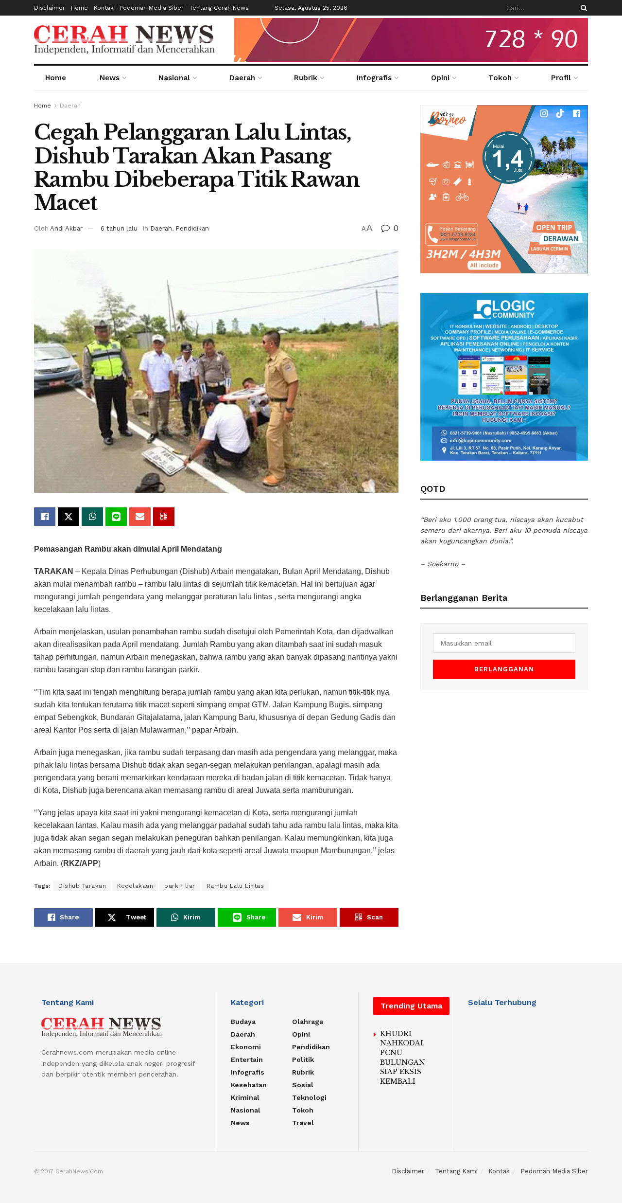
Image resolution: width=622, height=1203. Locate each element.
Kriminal (245, 1097)
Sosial (302, 1085)
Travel (303, 1123)
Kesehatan (249, 1085)
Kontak (104, 7)
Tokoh (500, 77)
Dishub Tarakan (82, 885)
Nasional (174, 77)
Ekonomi (246, 1047)
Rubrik (305, 77)
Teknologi (309, 1097)
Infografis (374, 77)
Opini (440, 77)
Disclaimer (49, 7)
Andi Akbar (66, 228)
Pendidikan (192, 228)
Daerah (242, 77)
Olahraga (307, 1021)
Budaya (243, 1021)
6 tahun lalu (119, 228)
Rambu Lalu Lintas (235, 885)
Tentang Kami (456, 1171)
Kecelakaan (135, 885)
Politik (303, 1059)
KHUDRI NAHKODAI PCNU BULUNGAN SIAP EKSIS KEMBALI (402, 1057)
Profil (561, 77)
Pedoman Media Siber (152, 7)
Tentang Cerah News (219, 7)
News (110, 77)
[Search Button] (582, 8)
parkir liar (179, 885)
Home (79, 7)
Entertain (247, 1059)
